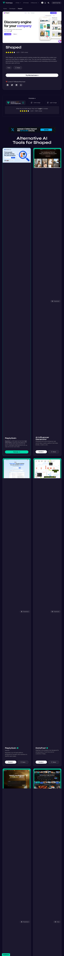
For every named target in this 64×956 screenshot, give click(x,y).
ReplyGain (10, 438)
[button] (48, 2)
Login (40, 109)
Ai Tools (17, 2)
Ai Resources (34, 2)
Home (5, 8)
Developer (12, 8)
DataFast (41, 748)
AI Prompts (26, 2)
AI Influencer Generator (42, 438)
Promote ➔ (32, 98)
